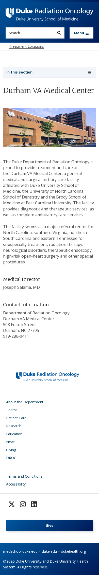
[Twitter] (11, 504)
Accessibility (16, 484)
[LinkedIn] (34, 504)
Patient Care (16, 418)
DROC (11, 457)
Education (14, 434)
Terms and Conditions (24, 476)
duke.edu (49, 551)
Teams (12, 409)
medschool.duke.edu (20, 551)
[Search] (59, 32)
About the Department (24, 402)
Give (50, 525)
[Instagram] (22, 504)
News (10, 441)
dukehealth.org (73, 551)
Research (13, 425)
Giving (11, 449)
